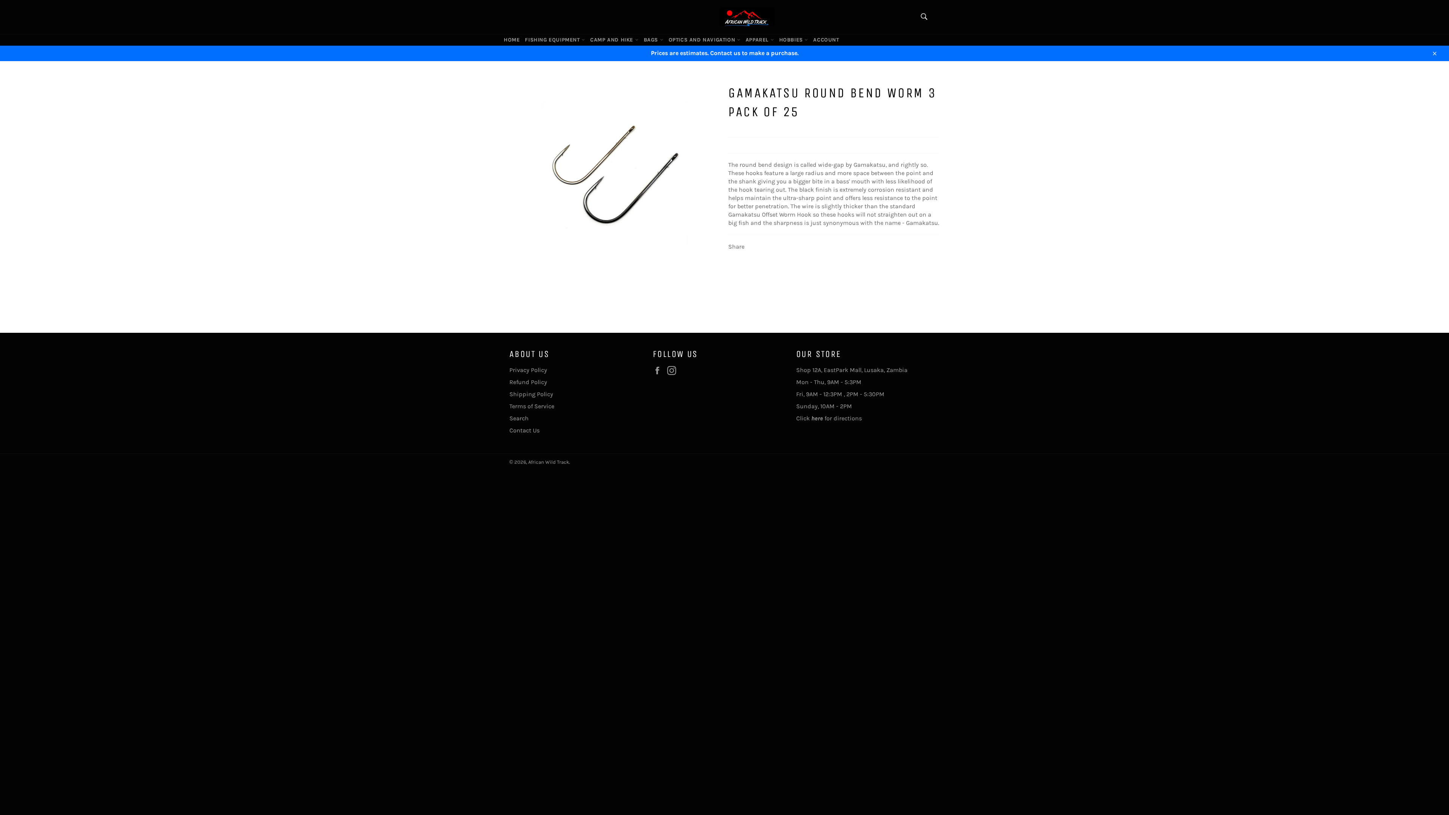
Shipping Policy (531, 394)
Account (826, 40)
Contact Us (524, 430)
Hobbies (792, 40)
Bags (652, 40)
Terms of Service (531, 406)
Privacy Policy (528, 370)
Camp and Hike (612, 40)
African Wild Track (548, 462)
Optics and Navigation (703, 40)
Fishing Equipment (553, 40)
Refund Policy (528, 382)
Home (512, 40)
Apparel (758, 40)
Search (519, 418)
